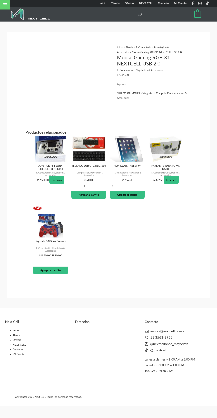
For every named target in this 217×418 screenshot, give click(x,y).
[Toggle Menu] (5, 4)
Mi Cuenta (180, 3)
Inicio (103, 3)
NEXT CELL (146, 3)
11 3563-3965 (161, 337)
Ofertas (129, 3)
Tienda (115, 3)
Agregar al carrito (89, 195)
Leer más (57, 180)
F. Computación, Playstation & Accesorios (140, 70)
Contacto (163, 3)
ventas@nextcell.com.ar (168, 331)
